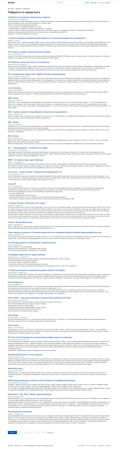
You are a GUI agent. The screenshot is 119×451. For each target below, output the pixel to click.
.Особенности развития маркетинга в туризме (29, 17)
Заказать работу (104, 3)
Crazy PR (12, 184)
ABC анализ (13, 98)
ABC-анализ (13, 122)
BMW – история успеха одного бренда (25, 160)
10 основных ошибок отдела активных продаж (29, 52)
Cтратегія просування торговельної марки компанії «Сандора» (36, 270)
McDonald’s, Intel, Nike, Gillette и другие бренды (29, 394)
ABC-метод (13, 136)
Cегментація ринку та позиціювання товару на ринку (32, 243)
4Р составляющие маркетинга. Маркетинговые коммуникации (36, 74)
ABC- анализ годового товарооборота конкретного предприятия (37, 112)
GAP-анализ (13, 325)
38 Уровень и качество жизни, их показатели (28, 62)
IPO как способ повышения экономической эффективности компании (40, 337)
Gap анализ (13, 315)
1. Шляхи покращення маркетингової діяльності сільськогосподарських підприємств (47, 38)
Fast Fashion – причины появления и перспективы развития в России (39, 298)
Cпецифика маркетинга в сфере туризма (26, 255)
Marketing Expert (15, 368)
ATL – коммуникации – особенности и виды (27, 148)
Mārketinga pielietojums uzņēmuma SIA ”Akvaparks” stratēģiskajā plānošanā (41, 380)
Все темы (11, 8)
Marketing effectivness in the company (25, 355)
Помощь (93, 3)
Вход (87, 3)
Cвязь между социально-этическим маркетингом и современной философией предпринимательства (54, 232)
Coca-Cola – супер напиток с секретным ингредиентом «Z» (35, 172)
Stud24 (20, 445)
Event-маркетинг (16, 282)
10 (43, 432)
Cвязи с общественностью (20, 222)
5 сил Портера (14, 88)
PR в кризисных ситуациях (20, 411)
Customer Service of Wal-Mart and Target (26, 203)
